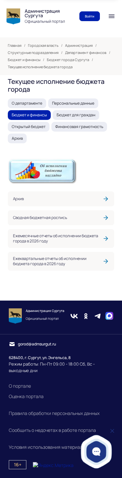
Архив (17, 138)
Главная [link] (14, 45)
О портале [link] (20, 386)
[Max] (109, 316)
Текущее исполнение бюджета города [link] (40, 67)
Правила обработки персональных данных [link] (54, 413)
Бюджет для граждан (76, 115)
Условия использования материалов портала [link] (57, 447)
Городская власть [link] (43, 45)
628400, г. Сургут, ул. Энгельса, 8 (40, 357)
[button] (96, 451)
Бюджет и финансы (29, 115)
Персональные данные (73, 103)
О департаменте (27, 103)
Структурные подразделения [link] (33, 52)
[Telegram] (98, 316)
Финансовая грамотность (79, 126)
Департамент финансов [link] (85, 52)
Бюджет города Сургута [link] (68, 60)
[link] (61, 198)
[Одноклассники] (86, 316)
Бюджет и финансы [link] (24, 60)
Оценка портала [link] (26, 396)
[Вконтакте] (74, 316)
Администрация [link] (79, 45)
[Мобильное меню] (111, 16)
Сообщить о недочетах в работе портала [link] (52, 430)
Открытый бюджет (29, 126)
